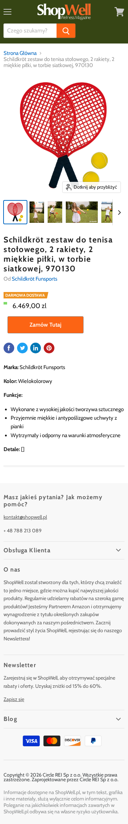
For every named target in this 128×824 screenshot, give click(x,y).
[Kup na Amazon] (64, 135)
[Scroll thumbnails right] (118, 212)
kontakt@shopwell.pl (25, 517)
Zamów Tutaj (46, 324)
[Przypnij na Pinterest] (49, 348)
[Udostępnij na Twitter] (22, 348)
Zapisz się (14, 699)
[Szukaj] (66, 31)
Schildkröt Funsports (34, 279)
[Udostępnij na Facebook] (9, 348)
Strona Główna (20, 53)
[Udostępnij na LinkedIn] (35, 348)
